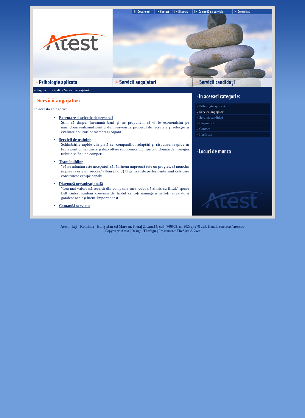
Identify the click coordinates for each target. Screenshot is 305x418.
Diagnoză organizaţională (81, 183)
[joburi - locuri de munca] (213, 152)
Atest (125, 231)
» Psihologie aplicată (211, 106)
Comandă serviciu (74, 205)
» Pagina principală (47, 90)
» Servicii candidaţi (210, 117)
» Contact (203, 129)
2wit (197, 231)
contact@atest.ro (232, 226)
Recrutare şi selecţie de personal (86, 117)
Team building (71, 161)
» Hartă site (204, 134)
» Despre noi (205, 123)
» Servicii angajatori (74, 90)
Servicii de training (75, 139)
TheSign (149, 231)
